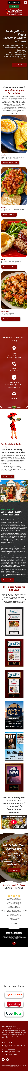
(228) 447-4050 (14, 2)
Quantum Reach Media (14, 1066)
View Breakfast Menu (10, 162)
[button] (25, 910)
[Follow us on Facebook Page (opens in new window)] (14, 943)
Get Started (14, 870)
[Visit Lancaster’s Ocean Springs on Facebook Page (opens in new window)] (7, 1059)
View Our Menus (19, 65)
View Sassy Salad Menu (11, 319)
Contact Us (14, 6)
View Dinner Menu (9, 267)
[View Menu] (25, 2)
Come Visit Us (7, 476)
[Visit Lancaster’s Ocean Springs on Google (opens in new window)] (3, 1059)
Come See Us (7, 580)
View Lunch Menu (9, 215)
